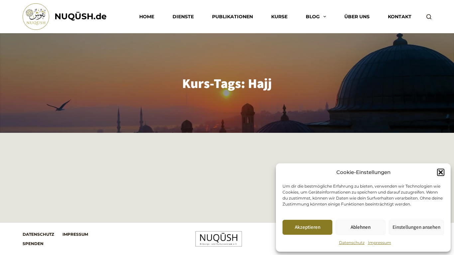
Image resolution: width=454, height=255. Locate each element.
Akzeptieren (307, 227)
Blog (313, 17)
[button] (440, 172)
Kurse (279, 17)
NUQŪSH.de (81, 16)
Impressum (379, 242)
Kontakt (399, 17)
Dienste (183, 17)
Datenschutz (352, 242)
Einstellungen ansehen (416, 227)
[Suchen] (428, 16)
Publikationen (232, 17)
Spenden (33, 243)
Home (146, 17)
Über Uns (357, 17)
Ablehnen (361, 227)
